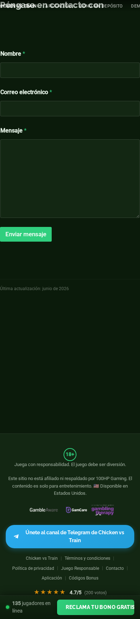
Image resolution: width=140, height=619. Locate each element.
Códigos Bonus (83, 578)
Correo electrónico (26, 92)
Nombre (12, 53)
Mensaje (13, 130)
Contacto (115, 568)
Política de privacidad (33, 568)
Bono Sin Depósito (101, 6)
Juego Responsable (80, 568)
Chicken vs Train (42, 558)
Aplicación (58, 6)
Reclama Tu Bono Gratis (100, 607)
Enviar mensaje (25, 234)
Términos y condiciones (87, 558)
